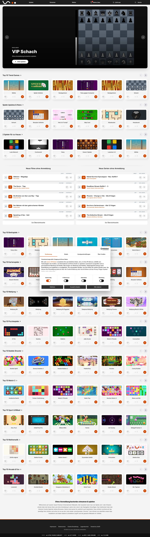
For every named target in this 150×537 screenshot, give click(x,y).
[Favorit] (5, 96)
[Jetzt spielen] (22, 96)
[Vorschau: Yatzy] (63, 144)
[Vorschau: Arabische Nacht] (14, 391)
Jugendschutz (84, 526)
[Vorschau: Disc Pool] (14, 420)
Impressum (53, 526)
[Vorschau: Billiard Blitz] (63, 420)
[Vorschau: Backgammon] (63, 85)
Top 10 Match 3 (9, 380)
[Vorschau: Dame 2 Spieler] (87, 144)
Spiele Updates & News (12, 105)
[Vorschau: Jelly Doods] (87, 331)
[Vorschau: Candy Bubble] (136, 361)
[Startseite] (8, 2)
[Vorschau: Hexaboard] (136, 115)
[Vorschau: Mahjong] (38, 302)
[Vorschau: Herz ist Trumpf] (63, 115)
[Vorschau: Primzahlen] (112, 450)
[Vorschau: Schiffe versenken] (112, 242)
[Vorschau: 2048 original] (14, 450)
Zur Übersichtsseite (38, 222)
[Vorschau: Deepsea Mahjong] (87, 302)
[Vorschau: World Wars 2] (136, 242)
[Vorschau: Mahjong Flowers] (112, 302)
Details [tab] (66, 254)
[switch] (66, 280)
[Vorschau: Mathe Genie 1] (63, 450)
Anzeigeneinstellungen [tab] (83, 254)
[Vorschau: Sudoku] (38, 331)
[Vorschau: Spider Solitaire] (38, 85)
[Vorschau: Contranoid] (38, 144)
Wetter (74, 2)
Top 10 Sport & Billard (11, 410)
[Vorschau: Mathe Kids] (136, 450)
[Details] (70, 177)
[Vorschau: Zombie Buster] (38, 479)
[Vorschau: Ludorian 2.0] (112, 144)
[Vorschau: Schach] (136, 85)
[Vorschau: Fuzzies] (112, 361)
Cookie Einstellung (73, 526)
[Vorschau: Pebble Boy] (87, 361)
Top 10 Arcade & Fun (11, 469)
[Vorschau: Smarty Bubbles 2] (38, 361)
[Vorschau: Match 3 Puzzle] (112, 331)
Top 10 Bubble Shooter (12, 351)
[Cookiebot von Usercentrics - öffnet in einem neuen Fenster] (102, 249)
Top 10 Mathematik (10, 440)
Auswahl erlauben (75, 287)
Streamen (52, 2)
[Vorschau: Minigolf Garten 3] (136, 420)
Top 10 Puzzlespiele (11, 321)
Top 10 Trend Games (11, 75)
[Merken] (66, 177)
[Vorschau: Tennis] (87, 420)
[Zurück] (7, 37)
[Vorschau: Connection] (136, 331)
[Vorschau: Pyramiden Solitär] (87, 450)
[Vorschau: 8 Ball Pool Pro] (38, 420)
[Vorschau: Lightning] (112, 272)
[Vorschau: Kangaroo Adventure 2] (63, 479)
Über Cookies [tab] (101, 254)
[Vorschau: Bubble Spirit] (14, 361)
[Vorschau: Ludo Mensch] (14, 144)
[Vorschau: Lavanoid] (14, 479)
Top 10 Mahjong (9, 292)
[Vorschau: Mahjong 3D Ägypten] (63, 302)
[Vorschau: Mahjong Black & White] (136, 302)
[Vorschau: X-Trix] (14, 331)
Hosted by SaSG (95, 526)
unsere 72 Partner (51, 261)
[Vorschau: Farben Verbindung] (38, 391)
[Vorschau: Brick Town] (87, 479)
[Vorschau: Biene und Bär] (136, 391)
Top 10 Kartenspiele (11, 262)
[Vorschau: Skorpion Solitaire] (38, 115)
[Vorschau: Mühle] (14, 85)
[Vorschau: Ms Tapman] (136, 479)
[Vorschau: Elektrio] (63, 331)
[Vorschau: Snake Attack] (112, 479)
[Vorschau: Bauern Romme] (14, 272)
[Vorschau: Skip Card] (87, 115)
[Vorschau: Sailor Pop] (87, 391)
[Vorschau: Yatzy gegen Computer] (87, 85)
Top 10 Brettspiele (10, 232)
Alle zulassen (97, 287)
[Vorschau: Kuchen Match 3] (112, 391)
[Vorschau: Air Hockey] (112, 420)
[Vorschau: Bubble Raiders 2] (63, 361)
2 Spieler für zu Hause (12, 134)
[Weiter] (143, 37)
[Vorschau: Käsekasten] (112, 115)
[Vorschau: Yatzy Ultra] (14, 242)
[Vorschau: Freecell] (38, 272)
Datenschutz (62, 526)
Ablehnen (52, 287)
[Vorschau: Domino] (87, 242)
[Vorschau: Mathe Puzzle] (38, 450)
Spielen (31, 2)
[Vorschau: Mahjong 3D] (14, 302)
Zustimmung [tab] (48, 254)
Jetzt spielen (21, 61)
